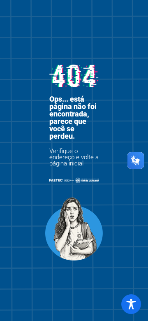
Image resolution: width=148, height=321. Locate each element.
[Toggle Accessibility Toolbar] (131, 304)
